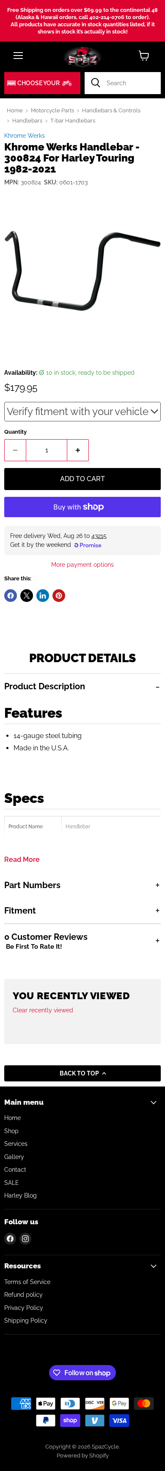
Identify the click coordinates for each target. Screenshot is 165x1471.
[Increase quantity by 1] (78, 450)
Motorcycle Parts (52, 110)
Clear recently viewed (43, 1010)
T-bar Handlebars (72, 120)
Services (16, 1143)
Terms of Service (27, 1282)
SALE (11, 1182)
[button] (42, 83)
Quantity (15, 432)
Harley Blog (20, 1195)
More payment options (82, 564)
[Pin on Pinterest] (58, 595)
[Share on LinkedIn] (42, 595)
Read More (22, 860)
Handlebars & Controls (111, 110)
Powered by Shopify (83, 1455)
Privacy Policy (23, 1307)
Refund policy (23, 1294)
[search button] (96, 83)
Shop (11, 1131)
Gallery (14, 1156)
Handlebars (27, 120)
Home (15, 110)
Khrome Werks (24, 135)
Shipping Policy (25, 1320)
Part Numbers (32, 885)
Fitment (20, 910)
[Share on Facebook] (10, 595)
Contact (15, 1169)
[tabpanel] (82, 772)
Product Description (44, 686)
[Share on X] (26, 595)
